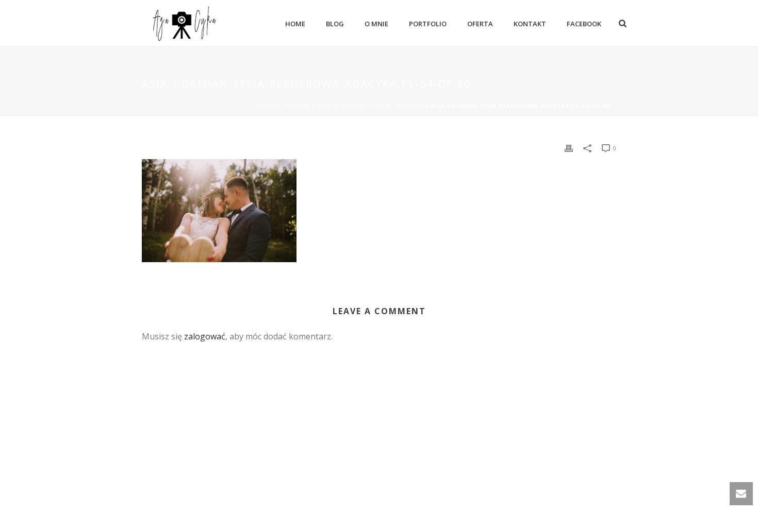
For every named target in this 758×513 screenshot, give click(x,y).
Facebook (584, 23)
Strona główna (282, 105)
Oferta (480, 23)
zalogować (204, 336)
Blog (335, 23)
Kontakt (530, 23)
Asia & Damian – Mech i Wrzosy (370, 105)
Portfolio (428, 23)
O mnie (376, 23)
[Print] (569, 147)
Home (295, 23)
